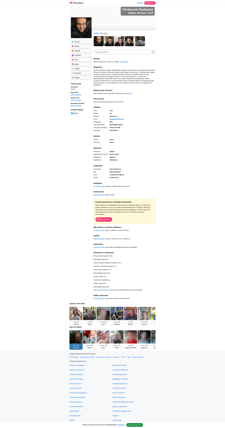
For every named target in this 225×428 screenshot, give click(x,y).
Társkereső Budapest (76, 365)
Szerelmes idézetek (76, 406)
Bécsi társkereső (118, 393)
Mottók (71, 420)
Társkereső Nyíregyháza (78, 393)
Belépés (140, 3)
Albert (88, 345)
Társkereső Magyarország (121, 411)
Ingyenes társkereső (119, 406)
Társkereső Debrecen (77, 370)
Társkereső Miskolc (76, 374)
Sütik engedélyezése (134, 425)
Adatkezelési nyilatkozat (104, 357)
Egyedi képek (74, 411)
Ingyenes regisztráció (103, 219)
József (143, 322)
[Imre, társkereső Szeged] (76, 313)
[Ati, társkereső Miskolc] (130, 313)
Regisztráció (150, 3)
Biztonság (116, 357)
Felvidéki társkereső (119, 374)
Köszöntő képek (75, 416)
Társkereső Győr (75, 388)
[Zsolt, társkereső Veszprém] (76, 337)
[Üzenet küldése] (153, 52)
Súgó (128, 357)
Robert (143, 345)
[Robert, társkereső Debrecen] (144, 337)
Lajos (116, 322)
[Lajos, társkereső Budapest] (116, 313)
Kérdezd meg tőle (99, 186)
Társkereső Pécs (75, 384)
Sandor (115, 345)
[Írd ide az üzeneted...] (122, 52)
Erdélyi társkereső (75, 402)
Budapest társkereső (117, 119)
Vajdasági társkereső (119, 384)
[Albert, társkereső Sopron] (89, 337)
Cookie (123, 357)
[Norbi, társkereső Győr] (103, 313)
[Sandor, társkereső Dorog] (116, 337)
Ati (129, 322)
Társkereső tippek (137, 357)
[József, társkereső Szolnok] (144, 313)
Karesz (102, 345)
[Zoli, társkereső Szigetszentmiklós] (130, 337)
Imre (74, 322)
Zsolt (75, 345)
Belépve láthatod (76, 94)
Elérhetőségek (73, 357)
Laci (88, 322)
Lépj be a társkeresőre (100, 290)
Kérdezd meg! (124, 61)
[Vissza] (72, 315)
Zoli (129, 345)
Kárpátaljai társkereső (120, 379)
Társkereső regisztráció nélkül (123, 402)
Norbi (102, 322)
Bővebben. (121, 425)
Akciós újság (116, 420)
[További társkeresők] (152, 315)
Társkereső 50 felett (119, 365)
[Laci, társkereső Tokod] (89, 313)
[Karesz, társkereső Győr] (103, 337)
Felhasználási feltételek (87, 357)
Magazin (115, 416)
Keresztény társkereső (120, 370)
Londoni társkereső (119, 388)
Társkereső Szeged (76, 379)
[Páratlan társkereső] (76, 2)
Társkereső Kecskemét (77, 397)
